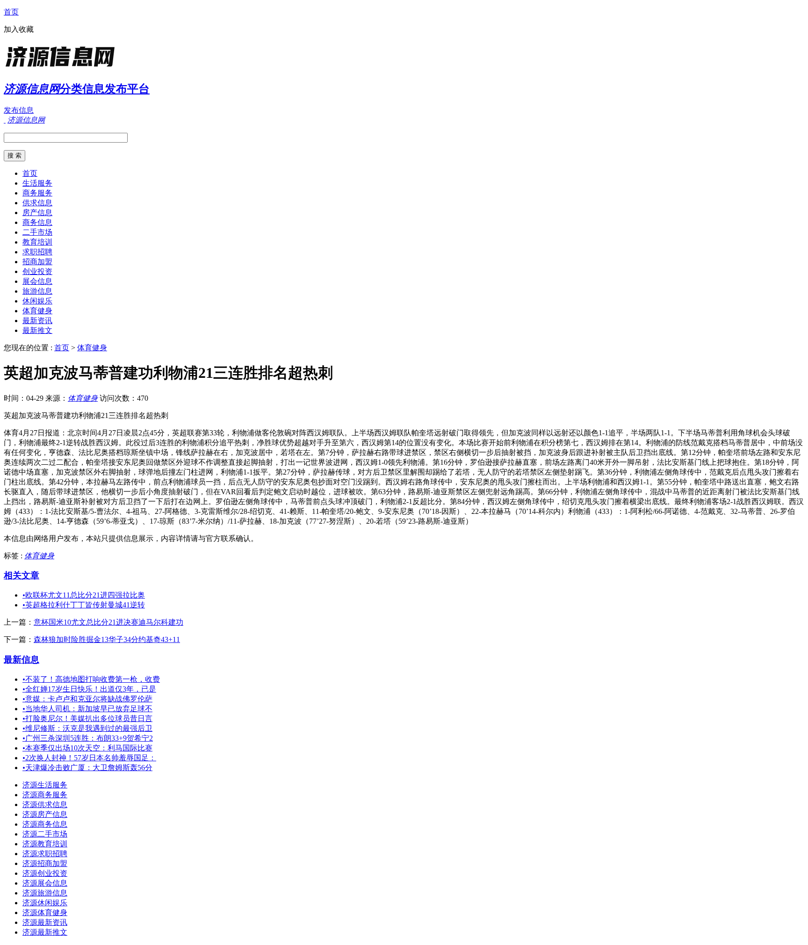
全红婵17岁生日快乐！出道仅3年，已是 (89, 689)
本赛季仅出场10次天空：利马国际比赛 (87, 748)
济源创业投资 (44, 873)
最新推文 (37, 330)
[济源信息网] (62, 68)
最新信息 (21, 659)
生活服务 (37, 183)
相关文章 (21, 575)
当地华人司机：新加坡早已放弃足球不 (87, 709)
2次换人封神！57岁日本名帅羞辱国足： (89, 758)
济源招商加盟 (44, 863)
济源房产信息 (44, 814)
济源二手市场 (44, 834)
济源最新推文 (44, 932)
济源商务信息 (44, 824)
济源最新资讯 (44, 922)
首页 (11, 12)
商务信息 (37, 222)
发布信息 (19, 110)
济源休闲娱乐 (44, 903)
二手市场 (37, 232)
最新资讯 (37, 321)
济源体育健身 (44, 912)
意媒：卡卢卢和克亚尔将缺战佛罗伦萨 (87, 699)
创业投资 (37, 271)
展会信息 (37, 281)
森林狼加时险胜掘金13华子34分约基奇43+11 (107, 639)
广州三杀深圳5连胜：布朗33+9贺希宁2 (87, 738)
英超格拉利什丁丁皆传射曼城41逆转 (83, 605)
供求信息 (37, 203)
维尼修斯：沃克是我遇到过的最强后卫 (87, 728)
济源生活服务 (44, 785)
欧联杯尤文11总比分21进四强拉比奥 (83, 595)
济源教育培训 (44, 844)
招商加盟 (37, 262)
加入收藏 (19, 29)
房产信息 (37, 212)
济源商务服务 (44, 795)
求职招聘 (37, 252)
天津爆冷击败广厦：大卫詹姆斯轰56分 (87, 768)
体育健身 (37, 311)
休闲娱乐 (37, 301)
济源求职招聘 (44, 854)
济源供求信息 (44, 804)
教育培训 (37, 242)
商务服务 (37, 193)
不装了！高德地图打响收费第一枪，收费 (91, 679)
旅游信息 (37, 291)
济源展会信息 (44, 883)
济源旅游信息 (44, 893)
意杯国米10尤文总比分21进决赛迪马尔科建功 (108, 622)
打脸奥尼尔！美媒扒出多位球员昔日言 (87, 718)
